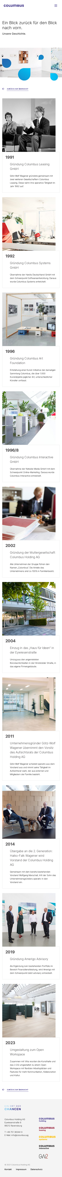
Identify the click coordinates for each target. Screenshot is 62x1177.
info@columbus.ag (19, 1135)
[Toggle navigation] (55, 6)
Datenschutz (36, 1169)
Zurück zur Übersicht (17, 89)
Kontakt (8, 1169)
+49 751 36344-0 (14, 1132)
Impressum (21, 1169)
